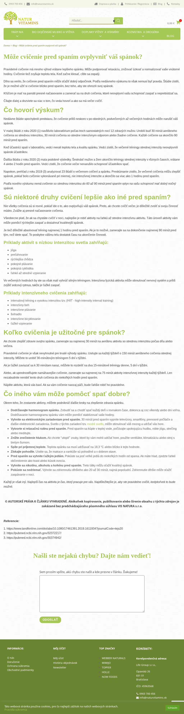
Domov (7, 45)
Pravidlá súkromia (15, 709)
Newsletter (59, 667)
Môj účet (58, 658)
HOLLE (106, 672)
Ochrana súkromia (18, 666)
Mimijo (106, 662)
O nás (10, 657)
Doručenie (13, 662)
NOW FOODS (109, 676)
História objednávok (65, 662)
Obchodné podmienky (20, 670)
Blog (15, 45)
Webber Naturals (113, 658)
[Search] (118, 20)
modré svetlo (95, 424)
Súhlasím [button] (172, 707)
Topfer (106, 667)
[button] (13, 4)
